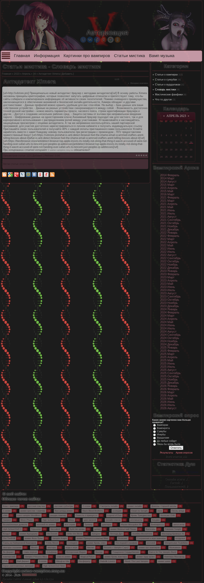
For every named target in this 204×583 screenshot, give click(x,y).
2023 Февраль (169, 274)
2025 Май (166, 360)
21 (181, 149)
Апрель (26, 73)
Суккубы (161, 431)
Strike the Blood (74, 534)
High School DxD (50, 520)
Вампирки (162, 425)
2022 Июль (167, 251)
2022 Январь (169, 232)
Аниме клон (30, 578)
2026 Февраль (169, 389)
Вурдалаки (163, 437)
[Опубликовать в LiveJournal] (22, 174)
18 (166, 149)
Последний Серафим (126, 543)
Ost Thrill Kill (9, 538)
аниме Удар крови (145, 556)
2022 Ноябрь (169, 264)
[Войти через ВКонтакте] (90, 40)
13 (176, 142)
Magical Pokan (87, 556)
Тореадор (36, 529)
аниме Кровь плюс (96, 543)
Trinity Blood (52, 543)
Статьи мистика (129, 55)
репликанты (136, 520)
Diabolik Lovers (107, 561)
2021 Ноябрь (169, 226)
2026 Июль (167, 405)
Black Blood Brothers (92, 511)
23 (191, 149)
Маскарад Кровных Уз (173, 534)
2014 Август (168, 181)
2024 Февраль (169, 312)
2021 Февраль (169, 197)
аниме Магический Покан (123, 529)
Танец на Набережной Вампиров (19, 543)
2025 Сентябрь (170, 373)
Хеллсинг (122, 538)
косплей (151, 543)
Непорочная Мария (76, 552)
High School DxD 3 (12, 529)
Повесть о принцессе (86, 515)
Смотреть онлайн (109, 506)
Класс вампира (10, 506)
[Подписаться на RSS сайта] (52, 174)
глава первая (30, 552)
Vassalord (55, 529)
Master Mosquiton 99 (131, 524)
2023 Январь (169, 271)
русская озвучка (36, 506)
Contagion (72, 543)
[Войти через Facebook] (97, 40)
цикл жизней (90, 520)
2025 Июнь (167, 363)
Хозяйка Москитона (142, 534)
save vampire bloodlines (28, 515)
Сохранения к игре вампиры (151, 538)
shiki (5, 515)
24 (161, 157)
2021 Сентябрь (170, 219)
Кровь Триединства (141, 515)
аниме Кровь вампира (115, 556)
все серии (70, 524)
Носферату (84, 561)
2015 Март (167, 184)
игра (159, 511)
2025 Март (167, 354)
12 (171, 142)
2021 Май (166, 207)
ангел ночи (178, 524)
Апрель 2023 (176, 116)
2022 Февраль (169, 235)
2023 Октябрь (169, 299)
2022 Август (168, 255)
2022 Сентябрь (170, 258)
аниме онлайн (135, 506)
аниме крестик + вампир (32, 511)
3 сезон (42, 561)
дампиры (106, 524)
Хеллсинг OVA (167, 515)
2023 (17, 73)
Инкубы (161, 434)
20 (176, 149)
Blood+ (34, 547)
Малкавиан (174, 547)
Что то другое (163, 99)
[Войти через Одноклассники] (118, 40)
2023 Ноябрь (169, 302)
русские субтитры (64, 506)
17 (161, 149)
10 (161, 142)
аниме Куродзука (28, 534)
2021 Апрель (169, 204)
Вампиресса (157, 524)
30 (191, 157)
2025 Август (168, 370)
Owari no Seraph (139, 511)
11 (166, 142)
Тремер (88, 524)
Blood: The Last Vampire (136, 561)
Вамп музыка (162, 55)
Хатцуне (96, 534)
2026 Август (168, 408)
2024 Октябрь (169, 338)
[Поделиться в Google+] (16, 174)
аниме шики (164, 561)
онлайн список (113, 520)
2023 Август (168, 293)
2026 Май (166, 398)
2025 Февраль (169, 350)
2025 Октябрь (169, 376)
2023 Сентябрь (170, 296)
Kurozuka (150, 529)
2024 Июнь (167, 325)
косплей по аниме (46, 524)
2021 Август (168, 216)
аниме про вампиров (149, 547)
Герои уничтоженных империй (18, 566)
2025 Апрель (169, 357)
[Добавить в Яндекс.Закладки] (40, 174)
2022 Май (166, 245)
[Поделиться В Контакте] (34, 174)
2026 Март (167, 392)
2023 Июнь (167, 287)
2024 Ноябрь (169, 341)
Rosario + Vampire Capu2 (116, 547)
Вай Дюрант (23, 561)
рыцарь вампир (58, 515)
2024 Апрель (169, 318)
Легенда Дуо (116, 534)
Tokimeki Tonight (173, 529)
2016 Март (167, 194)
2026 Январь (169, 385)
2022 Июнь (167, 248)
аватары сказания (12, 547)
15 (186, 142)
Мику (71, 520)
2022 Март (167, 239)
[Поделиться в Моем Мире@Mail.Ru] (28, 174)
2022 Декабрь (169, 267)
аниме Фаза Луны (34, 538)
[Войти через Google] (110, 40)
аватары (51, 547)
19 (171, 149)
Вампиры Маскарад (174, 556)
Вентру (99, 552)
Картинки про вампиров (87, 55)
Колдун (6, 534)
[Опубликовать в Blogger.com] (4, 174)
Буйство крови (77, 529)
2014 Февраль (169, 175)
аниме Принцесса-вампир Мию (92, 538)
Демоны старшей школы (163, 506)
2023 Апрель (169, 280)
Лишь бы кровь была (168, 444)
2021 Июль (167, 213)
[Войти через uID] (83, 40)
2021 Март (167, 200)
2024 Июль (167, 328)
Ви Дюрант (8, 552)
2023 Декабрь (169, 306)
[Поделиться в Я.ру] (46, 174)
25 (166, 157)
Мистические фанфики (169, 94)
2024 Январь (169, 309)
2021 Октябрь (169, 223)
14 (181, 142)
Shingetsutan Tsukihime (176, 543)
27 (176, 157)
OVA (5, 561)
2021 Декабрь (169, 229)
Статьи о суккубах (166, 79)
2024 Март (167, 315)
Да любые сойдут (167, 441)
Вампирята (163, 428)
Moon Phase (27, 520)
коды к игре (71, 547)
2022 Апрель (169, 242)
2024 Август (168, 331)
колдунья (180, 538)
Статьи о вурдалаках (167, 84)
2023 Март (167, 277)
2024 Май (166, 322)
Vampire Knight (59, 538)
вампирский (9, 556)
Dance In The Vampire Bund (162, 552)
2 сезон (86, 506)
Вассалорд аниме (64, 511)
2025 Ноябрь (169, 379)
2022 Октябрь (169, 261)
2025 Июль (167, 366)
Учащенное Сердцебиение (125, 552)
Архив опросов (184, 452)
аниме (97, 529)
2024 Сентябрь (170, 334)
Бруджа (156, 520)
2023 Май (166, 283)
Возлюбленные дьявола (15, 524)
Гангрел (7, 520)
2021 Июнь (167, 210)
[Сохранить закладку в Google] (10, 174)
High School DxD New (54, 566)
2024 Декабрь (169, 344)
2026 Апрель (169, 395)
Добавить (67, 73)
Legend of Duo (114, 515)
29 (186, 157)
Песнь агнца (178, 511)
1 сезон (7, 511)
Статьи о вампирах (166, 74)
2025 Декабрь (169, 382)
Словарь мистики (165, 89)
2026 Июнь (167, 401)
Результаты (166, 452)
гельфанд (51, 552)
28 (181, 157)
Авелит (90, 547)
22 (186, 149)
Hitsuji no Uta (62, 561)
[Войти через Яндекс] (104, 40)
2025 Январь (169, 347)
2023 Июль (167, 290)
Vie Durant (52, 534)
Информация (47, 55)
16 (34, 73)
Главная (22, 55)
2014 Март (167, 178)
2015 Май (166, 191)
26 (171, 157)
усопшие (117, 511)
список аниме (64, 556)
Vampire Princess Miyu (36, 556)
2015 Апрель (169, 188)
